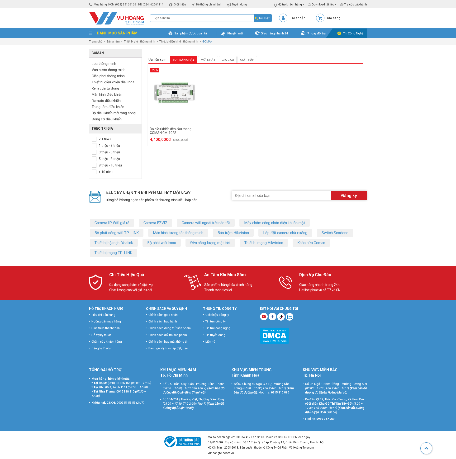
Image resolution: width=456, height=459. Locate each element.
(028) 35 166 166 (119, 383)
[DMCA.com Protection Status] (274, 335)
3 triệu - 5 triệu (109, 152)
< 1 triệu (105, 139)
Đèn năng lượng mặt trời (210, 243)
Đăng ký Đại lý (101, 348)
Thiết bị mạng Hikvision (263, 243)
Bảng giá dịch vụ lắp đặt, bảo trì (169, 348)
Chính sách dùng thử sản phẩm (169, 328)
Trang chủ (95, 41)
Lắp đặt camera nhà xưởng (285, 233)
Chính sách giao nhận (163, 315)
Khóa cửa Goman (311, 243)
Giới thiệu (180, 4)
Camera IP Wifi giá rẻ (112, 223)
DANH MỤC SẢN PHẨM (117, 33)
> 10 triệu (106, 172)
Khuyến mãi (235, 33)
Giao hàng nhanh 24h (275, 33)
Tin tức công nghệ (217, 328)
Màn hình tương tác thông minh (178, 233)
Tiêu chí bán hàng (103, 315)
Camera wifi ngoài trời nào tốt (206, 223)
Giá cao (228, 60)
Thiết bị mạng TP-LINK (113, 253)
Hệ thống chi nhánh (209, 4)
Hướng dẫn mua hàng (106, 321)
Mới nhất (208, 60)
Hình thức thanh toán (105, 328)
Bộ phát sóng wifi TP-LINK (117, 233)
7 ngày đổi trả (316, 33)
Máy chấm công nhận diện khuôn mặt (274, 223)
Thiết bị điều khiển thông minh (178, 41)
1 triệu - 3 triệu (109, 145)
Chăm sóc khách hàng (106, 341)
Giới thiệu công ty (217, 315)
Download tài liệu (322, 4)
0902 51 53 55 (126, 402)
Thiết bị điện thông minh (139, 41)
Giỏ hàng (334, 18)
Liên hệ (210, 341)
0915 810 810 (125, 391)
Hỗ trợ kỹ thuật (101, 335)
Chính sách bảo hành (162, 321)
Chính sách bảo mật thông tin (168, 341)
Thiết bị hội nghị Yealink (114, 243)
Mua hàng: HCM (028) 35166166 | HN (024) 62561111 (129, 4)
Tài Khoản (297, 18)
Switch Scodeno (335, 233)
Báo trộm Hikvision (233, 233)
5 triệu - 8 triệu (109, 159)
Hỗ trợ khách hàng (289, 4)
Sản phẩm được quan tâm (191, 33)
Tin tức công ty (215, 321)
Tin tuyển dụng (215, 335)
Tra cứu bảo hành (355, 4)
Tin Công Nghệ (353, 33)
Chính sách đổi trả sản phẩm (167, 335)
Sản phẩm (113, 41)
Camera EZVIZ (155, 223)
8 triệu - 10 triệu (110, 165)
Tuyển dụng (239, 4)
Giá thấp (247, 60)
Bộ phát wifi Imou (161, 243)
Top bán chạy (183, 60)
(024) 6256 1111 (116, 387)
